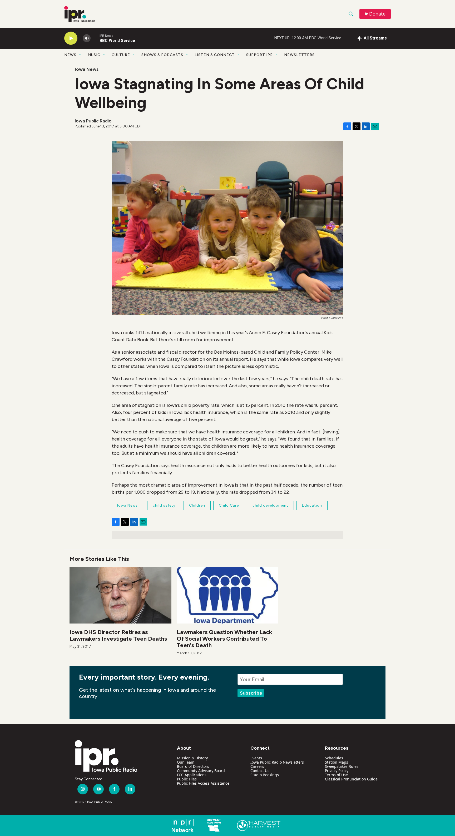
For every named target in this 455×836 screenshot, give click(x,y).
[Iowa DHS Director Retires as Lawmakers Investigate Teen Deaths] (120, 595)
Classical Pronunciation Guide (351, 778)
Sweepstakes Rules (341, 766)
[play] (71, 38)
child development (270, 505)
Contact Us (259, 770)
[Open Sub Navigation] (80, 55)
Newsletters (299, 55)
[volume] (86, 38)
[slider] (95, 38)
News (70, 55)
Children (197, 505)
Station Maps (336, 762)
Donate (377, 14)
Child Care (229, 505)
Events (256, 757)
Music (94, 55)
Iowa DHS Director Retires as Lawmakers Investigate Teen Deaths (118, 635)
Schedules (334, 757)
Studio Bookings (264, 774)
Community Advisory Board (201, 770)
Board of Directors (193, 766)
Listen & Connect (215, 55)
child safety (164, 505)
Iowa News (86, 69)
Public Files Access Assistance (203, 783)
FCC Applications (191, 774)
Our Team (185, 762)
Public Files (187, 778)
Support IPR (259, 55)
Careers (257, 766)
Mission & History (192, 757)
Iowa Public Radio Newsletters (277, 762)
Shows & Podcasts (162, 55)
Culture (121, 55)
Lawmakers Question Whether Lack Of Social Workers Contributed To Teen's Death (224, 639)
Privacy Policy (336, 770)
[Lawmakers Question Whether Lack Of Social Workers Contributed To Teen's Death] (228, 595)
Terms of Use (336, 774)
